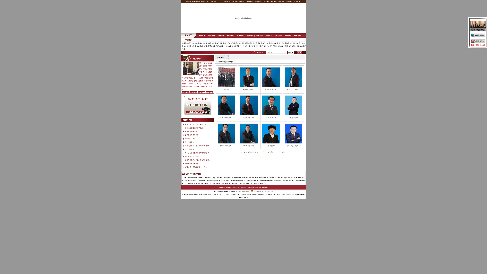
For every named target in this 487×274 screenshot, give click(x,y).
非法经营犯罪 (252, 43)
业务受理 (289, 2)
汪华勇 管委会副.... (249, 146)
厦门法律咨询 (244, 183)
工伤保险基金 (189, 142)
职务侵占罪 (227, 46)
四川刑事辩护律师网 (251, 180)
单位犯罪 (204, 46)
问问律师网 (272, 177)
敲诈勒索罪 (274, 43)
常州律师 (227, 180)
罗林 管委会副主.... (293, 146)
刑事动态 (258, 2)
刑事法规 (235, 2)
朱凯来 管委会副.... (271, 118)
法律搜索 (201, 177)
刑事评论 (250, 2)
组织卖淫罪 (235, 46)
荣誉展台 (269, 35)
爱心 (263, 183)
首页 (224, 62)
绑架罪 (194, 46)
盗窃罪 (214, 43)
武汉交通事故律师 (233, 183)
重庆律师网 (281, 177)
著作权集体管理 (190, 139)
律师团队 (226, 90)
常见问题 (274, 2)
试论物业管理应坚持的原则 (194, 128)
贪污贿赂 (240, 35)
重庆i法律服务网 (214, 183)
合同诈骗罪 (219, 46)
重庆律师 (202, 180)
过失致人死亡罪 (245, 46)
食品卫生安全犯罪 (193, 43)
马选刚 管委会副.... (249, 118)
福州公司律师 (236, 177)
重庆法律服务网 (203, 183)
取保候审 (221, 35)
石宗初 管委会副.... (271, 90)
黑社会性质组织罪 (242, 43)
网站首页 (227, 2)
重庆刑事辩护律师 (237, 180)
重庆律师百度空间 (191, 183)
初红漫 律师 (271, 146)
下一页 (267, 152)
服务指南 (281, 2)
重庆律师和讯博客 (288, 180)
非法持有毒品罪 (229, 43)
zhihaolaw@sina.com (288, 194)
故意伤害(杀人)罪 (205, 43)
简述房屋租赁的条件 (192, 135)
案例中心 (251, 187)
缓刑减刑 (230, 35)
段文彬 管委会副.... (226, 146)
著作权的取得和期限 (192, 163)
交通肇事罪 (211, 46)
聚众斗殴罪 (291, 46)
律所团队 (202, 35)
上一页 (261, 152)
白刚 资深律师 (293, 118)
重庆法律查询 (192, 177)
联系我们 (297, 35)
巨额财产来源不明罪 (269, 46)
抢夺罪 (198, 46)
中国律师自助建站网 (249, 177)
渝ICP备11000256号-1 (243, 191)
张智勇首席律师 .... (249, 90)
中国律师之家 (209, 177)
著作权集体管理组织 (192, 156)
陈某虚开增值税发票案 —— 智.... (196, 167)
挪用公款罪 (220, 43)
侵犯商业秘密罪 (256, 46)
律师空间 (297, 2)
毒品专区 (249, 35)
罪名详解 (266, 2)
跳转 (283, 152)
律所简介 (236, 187)
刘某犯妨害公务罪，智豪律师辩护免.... (198, 146)
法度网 (223, 183)
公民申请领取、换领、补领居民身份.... (198, 160)
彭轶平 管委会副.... (226, 118)
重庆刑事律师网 (255, 183)
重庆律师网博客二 (192, 180)
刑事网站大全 (290, 177)
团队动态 (288, 35)
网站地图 (265, 187)
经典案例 (211, 35)
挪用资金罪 (266, 43)
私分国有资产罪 (295, 43)
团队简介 (278, 35)
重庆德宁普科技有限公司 (214, 180)
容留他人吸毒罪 (281, 46)
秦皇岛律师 (277, 180)
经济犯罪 (259, 35)
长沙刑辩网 (227, 177)
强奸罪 (260, 43)
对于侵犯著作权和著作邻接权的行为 (197, 153)
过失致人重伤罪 (284, 43)
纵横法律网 (219, 177)
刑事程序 (242, 2)
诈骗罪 (184, 43)
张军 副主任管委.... (293, 90)
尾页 (271, 152)
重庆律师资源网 (262, 177)
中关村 (184, 177)
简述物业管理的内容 (192, 131)
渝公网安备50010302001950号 (263, 191)
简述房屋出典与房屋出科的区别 (195, 124)
